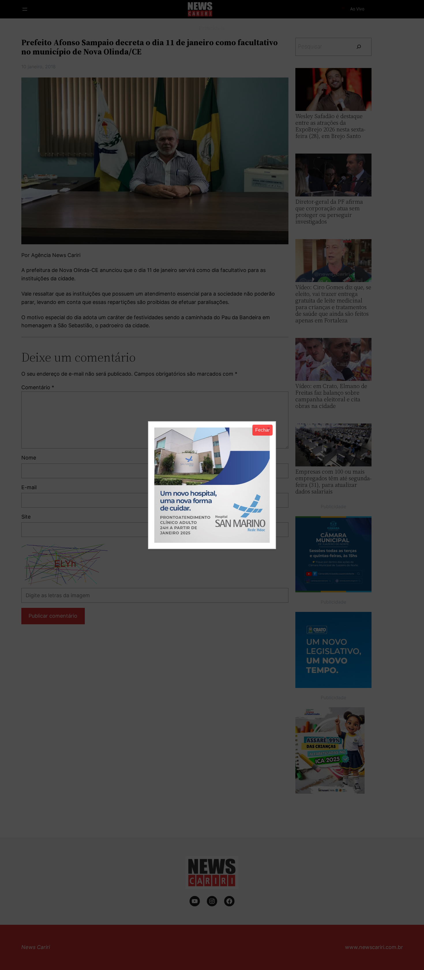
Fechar (262, 430)
